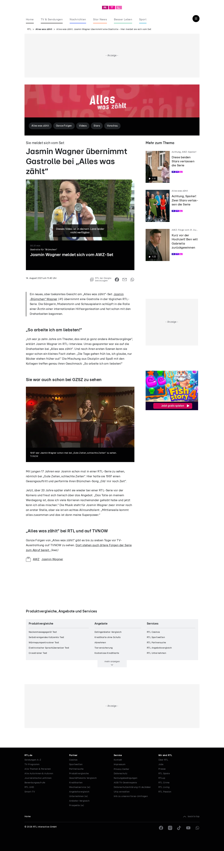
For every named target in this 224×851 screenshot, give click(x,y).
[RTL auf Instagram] (170, 828)
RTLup (161, 778)
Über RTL (163, 760)
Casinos (73, 760)
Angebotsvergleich (79, 792)
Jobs (160, 764)
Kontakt (118, 760)
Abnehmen (100, 643)
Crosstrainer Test (38, 653)
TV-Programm (31, 764)
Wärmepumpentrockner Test (44, 643)
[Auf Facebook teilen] (117, 279)
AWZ (36, 559)
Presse (162, 769)
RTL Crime (164, 783)
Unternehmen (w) (78, 796)
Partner (73, 755)
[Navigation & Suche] (196, 18)
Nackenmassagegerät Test (43, 632)
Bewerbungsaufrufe (34, 783)
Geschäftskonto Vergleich (83, 778)
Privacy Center (121, 769)
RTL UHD (29, 787)
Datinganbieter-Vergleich (108, 632)
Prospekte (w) (76, 805)
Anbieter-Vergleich (79, 801)
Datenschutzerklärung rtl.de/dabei (132, 787)
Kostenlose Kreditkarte (106, 653)
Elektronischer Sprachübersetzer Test (49, 648)
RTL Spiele (164, 773)
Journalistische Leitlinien (37, 778)
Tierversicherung (103, 648)
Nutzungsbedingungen (125, 778)
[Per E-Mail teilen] (124, 279)
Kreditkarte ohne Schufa (107, 637)
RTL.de (28, 755)
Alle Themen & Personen (37, 769)
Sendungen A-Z (32, 760)
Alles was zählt (44, 29)
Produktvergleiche (79, 773)
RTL (29, 29)
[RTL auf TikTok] (179, 828)
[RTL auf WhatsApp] (197, 828)
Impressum (119, 764)
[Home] (112, 7)
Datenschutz (120, 773)
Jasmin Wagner (52, 559)
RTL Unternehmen (156, 653)
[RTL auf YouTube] (188, 828)
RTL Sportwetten (156, 637)
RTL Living (163, 787)
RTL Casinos (153, 632)
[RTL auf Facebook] (161, 828)
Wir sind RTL (165, 755)
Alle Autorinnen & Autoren (38, 773)
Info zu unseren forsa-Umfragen (131, 796)
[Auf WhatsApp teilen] (132, 279)
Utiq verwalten (122, 792)
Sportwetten (75, 764)
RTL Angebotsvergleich (159, 648)
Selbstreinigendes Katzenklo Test (46, 637)
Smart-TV (29, 792)
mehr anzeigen (112, 661)
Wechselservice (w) (79, 787)
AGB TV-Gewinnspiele (125, 783)
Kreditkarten (76, 783)
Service (118, 755)
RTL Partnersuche (156, 643)
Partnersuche (76, 769)
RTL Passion (164, 792)
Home (27, 816)
